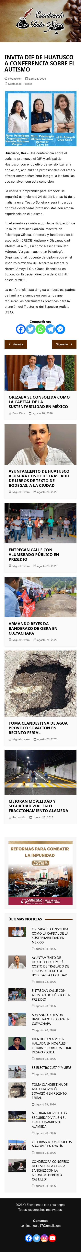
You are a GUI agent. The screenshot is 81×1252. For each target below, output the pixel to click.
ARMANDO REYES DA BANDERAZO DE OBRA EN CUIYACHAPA (33, 628)
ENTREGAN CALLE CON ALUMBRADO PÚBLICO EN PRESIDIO (34, 554)
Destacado (15, 83)
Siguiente (62, 344)
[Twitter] (31, 329)
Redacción (14, 78)
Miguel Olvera (21, 492)
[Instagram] (44, 1238)
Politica (27, 83)
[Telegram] (50, 329)
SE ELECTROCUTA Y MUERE (52, 1067)
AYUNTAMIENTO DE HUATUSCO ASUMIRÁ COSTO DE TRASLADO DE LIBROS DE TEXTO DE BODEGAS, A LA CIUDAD (39, 478)
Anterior (18, 344)
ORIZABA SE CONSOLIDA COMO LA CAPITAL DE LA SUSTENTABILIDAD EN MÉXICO (39, 401)
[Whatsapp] (40, 329)
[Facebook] (21, 329)
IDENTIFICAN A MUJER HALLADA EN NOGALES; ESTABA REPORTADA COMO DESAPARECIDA (52, 1045)
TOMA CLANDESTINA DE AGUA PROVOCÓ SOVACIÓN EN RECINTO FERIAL (38, 727)
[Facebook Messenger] (60, 329)
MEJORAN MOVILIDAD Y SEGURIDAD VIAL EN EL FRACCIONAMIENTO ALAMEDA (38, 805)
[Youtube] (52, 1238)
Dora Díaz (18, 413)
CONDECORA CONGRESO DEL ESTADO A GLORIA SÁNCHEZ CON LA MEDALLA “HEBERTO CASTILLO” (50, 1170)
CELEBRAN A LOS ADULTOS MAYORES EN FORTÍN (52, 1144)
